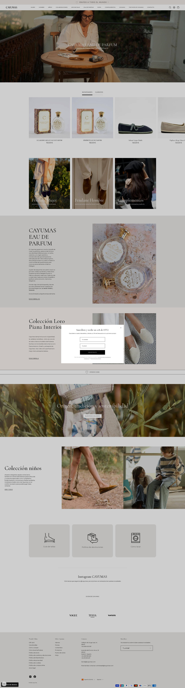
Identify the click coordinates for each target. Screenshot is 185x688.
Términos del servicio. (96, 358)
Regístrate (92, 352)
